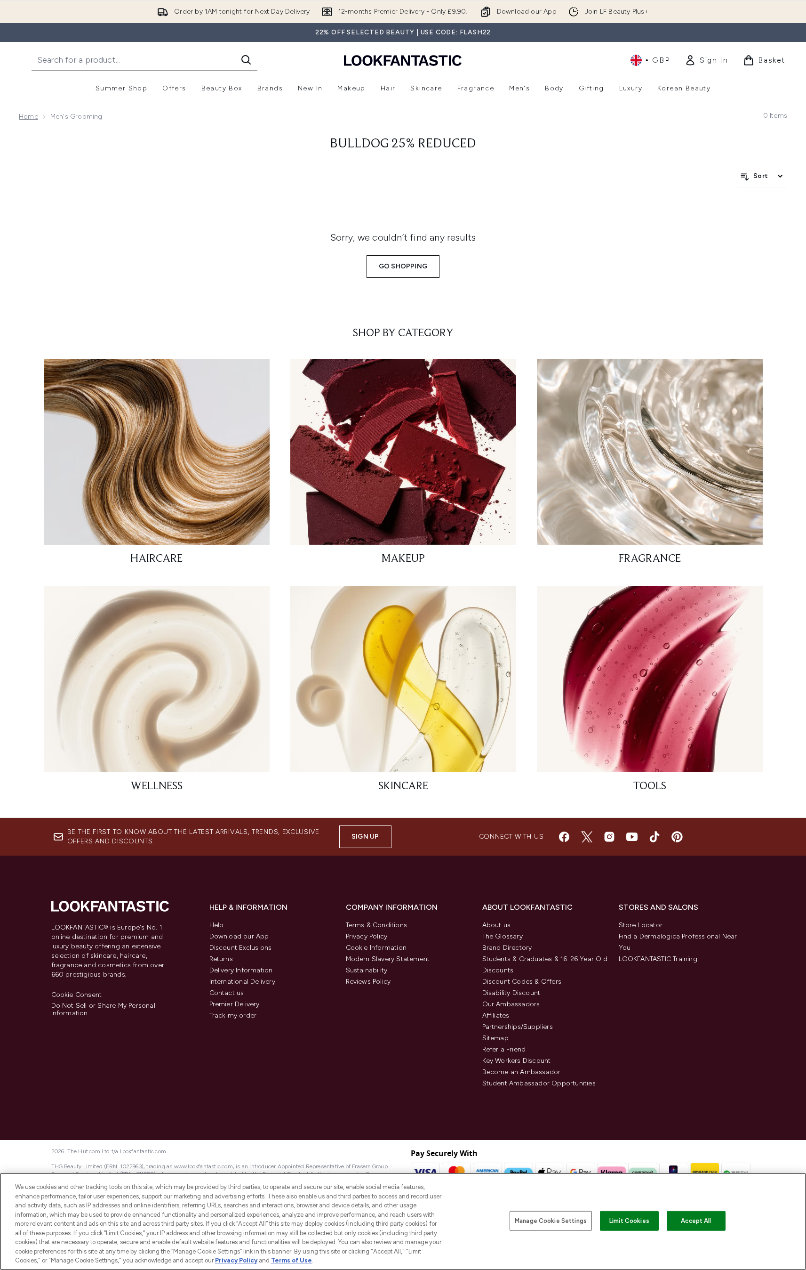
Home (28, 117)
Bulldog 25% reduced (403, 144)
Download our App (239, 936)
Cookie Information (376, 948)
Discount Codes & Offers (522, 982)
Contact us (226, 993)
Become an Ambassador (521, 1072)
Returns (221, 959)
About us (496, 925)
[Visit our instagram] (609, 836)
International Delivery (242, 982)
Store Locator (641, 925)
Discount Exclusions (240, 948)
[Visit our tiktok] (654, 836)
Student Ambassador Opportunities (539, 1083)
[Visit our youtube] (632, 836)
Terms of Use (291, 1260)
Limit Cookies (629, 1220)
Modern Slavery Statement (388, 959)
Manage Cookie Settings (551, 1220)
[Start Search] (246, 59)
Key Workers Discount (516, 1061)
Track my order (233, 1015)
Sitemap (495, 1038)
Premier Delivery (234, 1004)
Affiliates (496, 1015)
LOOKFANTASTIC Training (658, 959)
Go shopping (403, 266)
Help (216, 925)
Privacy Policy (367, 936)
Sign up (365, 837)
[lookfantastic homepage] (403, 60)
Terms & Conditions (376, 925)
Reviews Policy (368, 982)
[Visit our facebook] (564, 836)
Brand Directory (507, 948)
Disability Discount (511, 993)
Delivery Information (241, 970)
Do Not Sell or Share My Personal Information (103, 1009)
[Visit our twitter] (586, 836)
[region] (403, 1221)
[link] (706, 60)
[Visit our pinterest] (677, 836)
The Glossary (502, 936)
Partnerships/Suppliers (517, 1027)
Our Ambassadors (511, 1004)
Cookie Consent (76, 995)
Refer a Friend (504, 1049)
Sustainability (367, 970)
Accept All (696, 1220)
